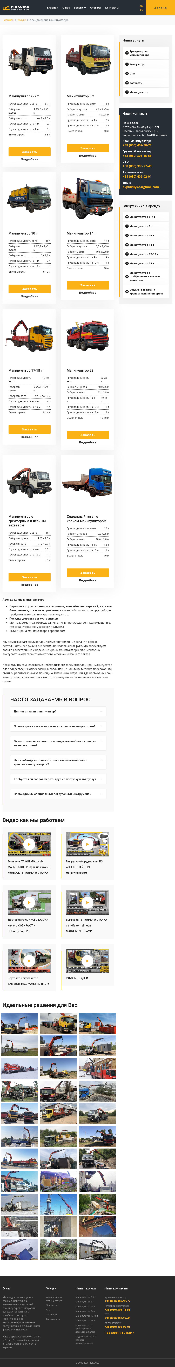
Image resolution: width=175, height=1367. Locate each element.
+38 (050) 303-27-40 (137, 166)
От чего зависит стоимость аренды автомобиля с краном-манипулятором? (55, 743)
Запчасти (136, 83)
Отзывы (95, 7)
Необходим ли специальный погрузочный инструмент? (52, 794)
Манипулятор (139, 92)
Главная (52, 7)
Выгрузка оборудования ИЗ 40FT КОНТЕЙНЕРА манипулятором (84, 867)
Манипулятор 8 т (141, 226)
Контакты (112, 7)
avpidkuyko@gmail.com (141, 187)
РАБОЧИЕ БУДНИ (77, 978)
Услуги (78, 7)
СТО (132, 73)
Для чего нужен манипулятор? (35, 711)
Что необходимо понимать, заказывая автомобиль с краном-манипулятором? (50, 762)
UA (141, 6)
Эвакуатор (137, 64)
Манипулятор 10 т (142, 235)
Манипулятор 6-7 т (142, 216)
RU (141, 10)
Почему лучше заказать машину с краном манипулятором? (55, 726)
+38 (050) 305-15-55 (137, 156)
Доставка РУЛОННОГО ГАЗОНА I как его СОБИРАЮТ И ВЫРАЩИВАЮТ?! (29, 925)
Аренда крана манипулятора (139, 53)
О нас (66, 7)
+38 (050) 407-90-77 (137, 145)
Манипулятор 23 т (142, 263)
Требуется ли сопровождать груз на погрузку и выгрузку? (55, 779)
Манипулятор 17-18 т (144, 254)
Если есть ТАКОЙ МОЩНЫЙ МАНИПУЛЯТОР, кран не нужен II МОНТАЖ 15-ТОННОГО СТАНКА (29, 867)
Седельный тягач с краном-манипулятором (146, 291)
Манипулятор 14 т (142, 244)
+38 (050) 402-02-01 (137, 176)
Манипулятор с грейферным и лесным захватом (145, 276)
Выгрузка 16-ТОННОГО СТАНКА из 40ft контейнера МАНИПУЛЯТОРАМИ (86, 925)
